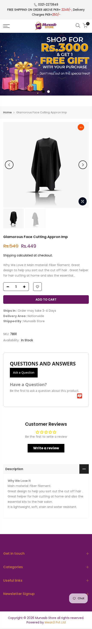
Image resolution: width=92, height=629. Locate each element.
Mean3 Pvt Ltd (55, 622)
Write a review (46, 448)
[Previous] (9, 164)
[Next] (83, 164)
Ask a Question (23, 372)
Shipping (9, 255)
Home (7, 112)
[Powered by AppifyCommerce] (79, 395)
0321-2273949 (48, 5)
